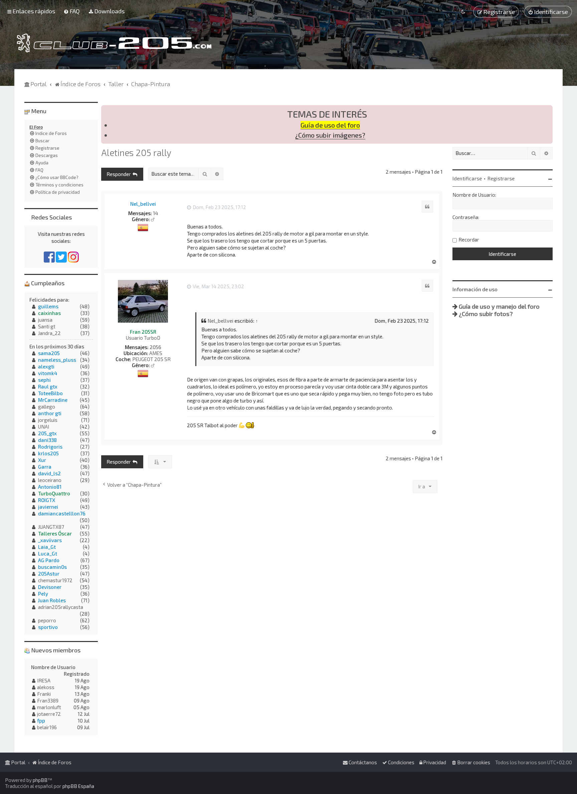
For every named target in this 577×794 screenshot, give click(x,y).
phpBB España (78, 786)
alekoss (45, 687)
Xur (42, 460)
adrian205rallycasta (60, 607)
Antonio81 (49, 487)
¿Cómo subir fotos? (486, 313)
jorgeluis (47, 420)
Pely (43, 594)
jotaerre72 (49, 714)
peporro (47, 620)
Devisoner (49, 587)
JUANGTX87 (51, 527)
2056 (155, 347)
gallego (46, 407)
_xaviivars (50, 540)
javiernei (48, 507)
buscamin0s (52, 567)
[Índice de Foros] (114, 42)
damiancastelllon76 (61, 513)
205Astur (48, 574)
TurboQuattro (54, 493)
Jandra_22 (49, 333)
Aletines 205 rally (136, 152)
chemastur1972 (55, 580)
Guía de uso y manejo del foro (499, 306)
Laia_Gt (47, 547)
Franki (44, 694)
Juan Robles (52, 600)
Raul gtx (47, 386)
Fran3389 (47, 700)
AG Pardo (48, 560)
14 (155, 213)
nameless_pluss (57, 360)
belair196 (47, 727)
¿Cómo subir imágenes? (330, 135)
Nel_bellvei (143, 204)
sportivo (48, 627)
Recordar (468, 239)
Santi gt (46, 326)
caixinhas (49, 313)
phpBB (40, 780)
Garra (44, 467)
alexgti (46, 366)
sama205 (49, 353)
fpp (41, 721)
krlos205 (48, 453)
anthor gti (49, 413)
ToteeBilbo (50, 393)
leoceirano (49, 480)
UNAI (43, 427)
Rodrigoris (50, 447)
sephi (44, 380)
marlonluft (49, 707)
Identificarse (467, 178)
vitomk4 (47, 373)
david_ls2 (49, 473)
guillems (48, 306)
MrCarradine (52, 400)
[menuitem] (71, 11)
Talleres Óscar (55, 533)
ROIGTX (46, 500)
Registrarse (501, 178)
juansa (45, 320)
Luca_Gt (47, 553)
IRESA (43, 680)
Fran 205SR (143, 332)
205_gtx (47, 433)
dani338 (47, 440)
